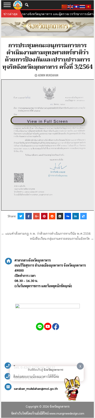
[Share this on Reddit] (52, 216)
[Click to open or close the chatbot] (71, 389)
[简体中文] (65, 6)
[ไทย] (83, 6)
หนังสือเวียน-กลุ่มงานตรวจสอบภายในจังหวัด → (62, 238)
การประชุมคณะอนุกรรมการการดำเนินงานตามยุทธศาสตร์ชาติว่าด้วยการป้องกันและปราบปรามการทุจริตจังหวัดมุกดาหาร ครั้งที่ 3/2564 (47, 56)
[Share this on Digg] (68, 216)
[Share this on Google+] (36, 216)
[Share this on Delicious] (83, 216)
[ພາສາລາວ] (77, 6)
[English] (71, 6)
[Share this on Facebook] (28, 216)
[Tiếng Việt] (89, 6)
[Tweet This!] (21, 216)
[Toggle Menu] (7, 5)
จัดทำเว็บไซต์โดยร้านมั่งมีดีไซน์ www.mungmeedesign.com (47, 413)
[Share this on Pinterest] (44, 216)
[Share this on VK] (60, 216)
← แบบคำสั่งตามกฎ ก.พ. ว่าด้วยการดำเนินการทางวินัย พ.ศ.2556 (46, 233)
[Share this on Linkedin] (75, 216)
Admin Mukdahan (48, 75)
